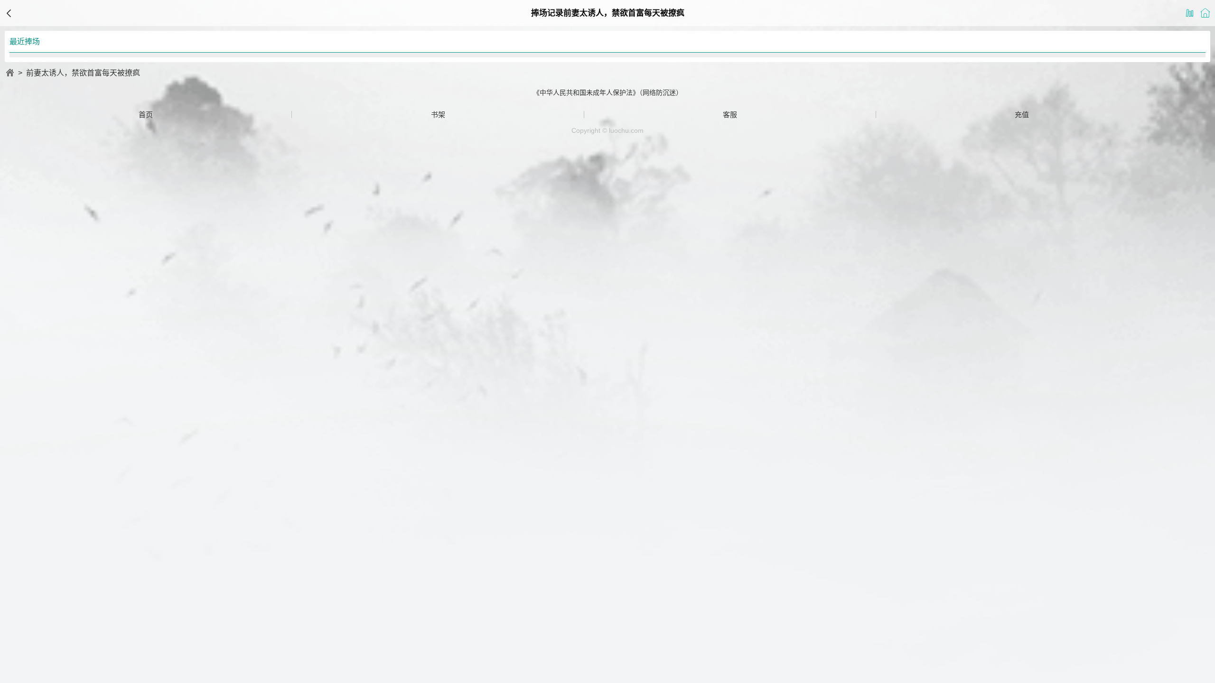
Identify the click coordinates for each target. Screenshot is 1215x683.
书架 (438, 115)
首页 (146, 115)
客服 (730, 115)
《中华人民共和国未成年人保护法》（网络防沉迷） (607, 92)
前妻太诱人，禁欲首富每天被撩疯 (83, 73)
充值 (1022, 115)
